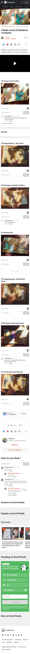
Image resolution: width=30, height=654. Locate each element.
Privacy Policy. (6, 609)
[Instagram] (5, 635)
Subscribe (15, 602)
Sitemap (16, 642)
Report (28, 105)
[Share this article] (26, 44)
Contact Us (9, 642)
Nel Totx (7, 37)
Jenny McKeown (8, 479)
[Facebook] (2, 635)
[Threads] (16, 635)
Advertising (18, 639)
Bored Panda (8, 630)
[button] (24, 522)
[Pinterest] (8, 635)
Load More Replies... (12, 495)
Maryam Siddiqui (8, 467)
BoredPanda (9, 2)
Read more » (15, 445)
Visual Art (12, 26)
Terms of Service (6, 649)
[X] (10, 635)
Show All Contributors (15, 450)
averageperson (8, 116)
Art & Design (5, 26)
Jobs (3, 642)
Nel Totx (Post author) (14, 473)
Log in (26, 2)
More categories (9, 590)
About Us (25, 639)
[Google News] (21, 635)
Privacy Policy (22, 647)
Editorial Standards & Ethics (9, 647)
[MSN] (19, 635)
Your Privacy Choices (7, 639)
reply (10, 121)
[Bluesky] (13, 635)
